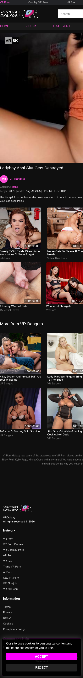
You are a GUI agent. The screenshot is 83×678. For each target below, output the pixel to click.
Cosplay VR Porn (38, 2)
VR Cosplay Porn (13, 549)
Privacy (7, 612)
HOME (4, 26)
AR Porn (8, 555)
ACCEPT (41, 656)
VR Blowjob (10, 583)
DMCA (7, 617)
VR (4, 179)
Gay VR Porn (11, 577)
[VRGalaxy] (17, 508)
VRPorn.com (11, 588)
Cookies (8, 623)
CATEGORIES (63, 26)
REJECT (41, 667)
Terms (7, 606)
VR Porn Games (13, 544)
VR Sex (71, 2)
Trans (15, 186)
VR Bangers (17, 178)
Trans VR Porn (12, 566)
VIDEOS (31, 26)
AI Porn (7, 572)
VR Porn (4, 2)
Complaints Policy (14, 629)
